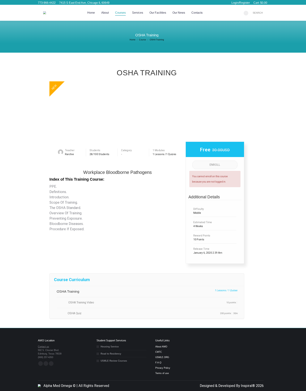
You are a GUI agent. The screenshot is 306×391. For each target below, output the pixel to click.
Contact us (43, 346)
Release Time (201, 248)
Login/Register (240, 2)
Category (126, 150)
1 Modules (159, 150)
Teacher (70, 150)
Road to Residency (111, 353)
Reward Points (201, 235)
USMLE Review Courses (114, 360)
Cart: (260, 2)
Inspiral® (248, 386)
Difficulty (198, 209)
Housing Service (110, 346)
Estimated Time (202, 222)
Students (95, 150)
